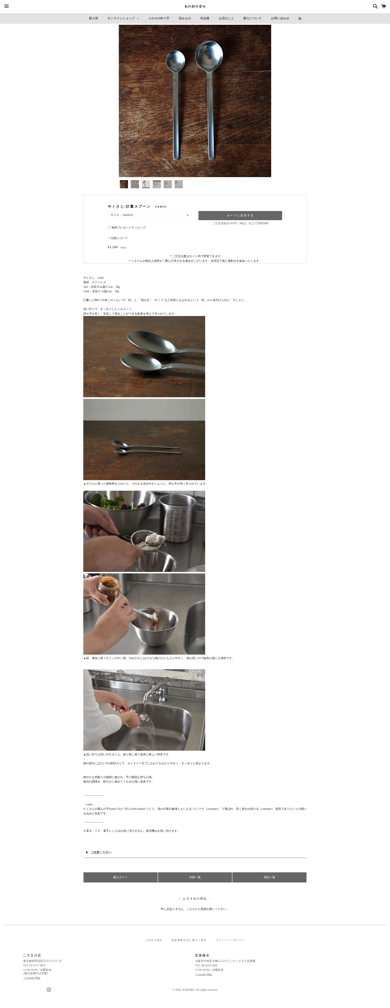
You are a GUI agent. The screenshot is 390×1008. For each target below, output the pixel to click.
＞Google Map (31, 977)
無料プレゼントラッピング (129, 227)
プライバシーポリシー (230, 940)
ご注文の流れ (153, 940)
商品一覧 (269, 877)
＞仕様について (118, 238)
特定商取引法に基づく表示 (189, 940)
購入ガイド (120, 877)
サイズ (114, 215)
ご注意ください (101, 852)
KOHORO (188, 989)
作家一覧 (195, 877)
